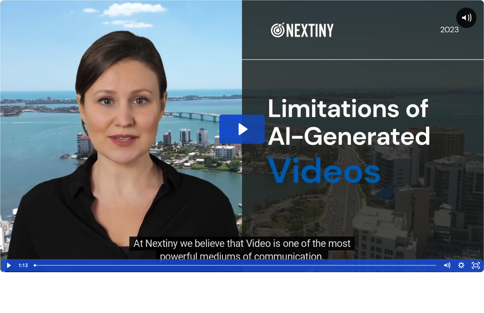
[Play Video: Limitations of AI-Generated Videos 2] (242, 129)
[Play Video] (8, 265)
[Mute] (446, 265)
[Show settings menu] (461, 265)
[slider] (235, 265)
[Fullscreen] (476, 265)
